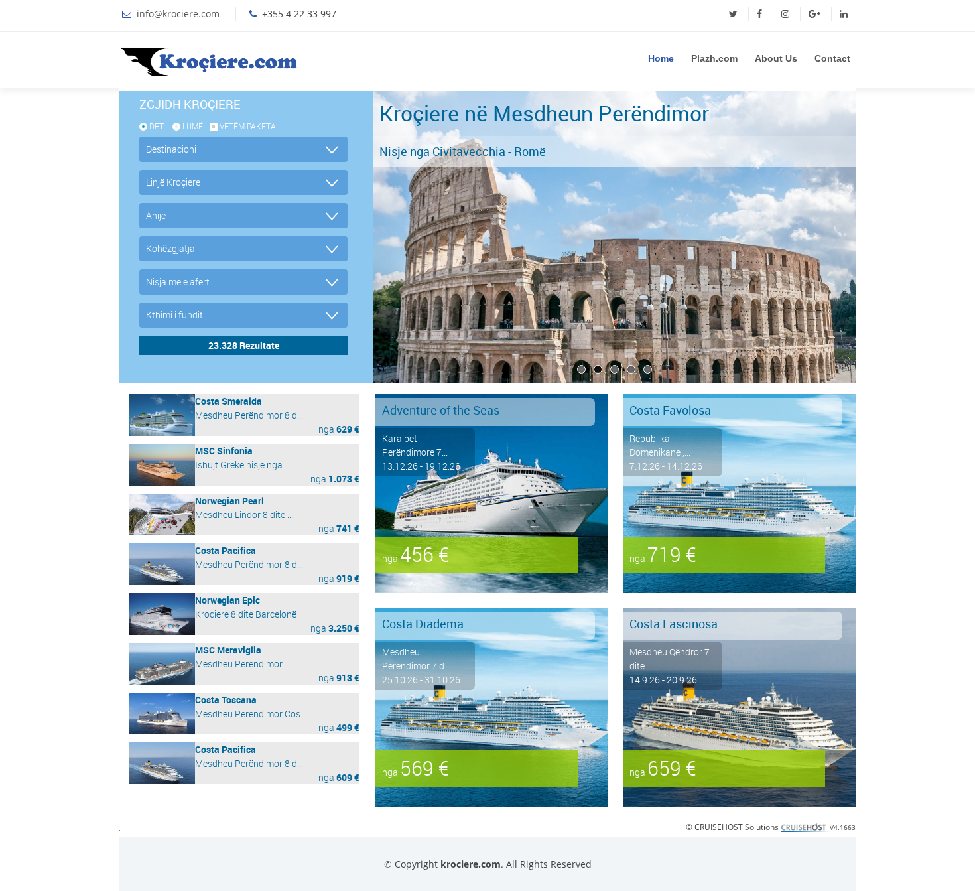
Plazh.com (714, 58)
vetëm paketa (248, 126)
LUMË (192, 126)
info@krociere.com (178, 13)
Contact (832, 58)
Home (661, 58)
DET (156, 126)
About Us (776, 58)
